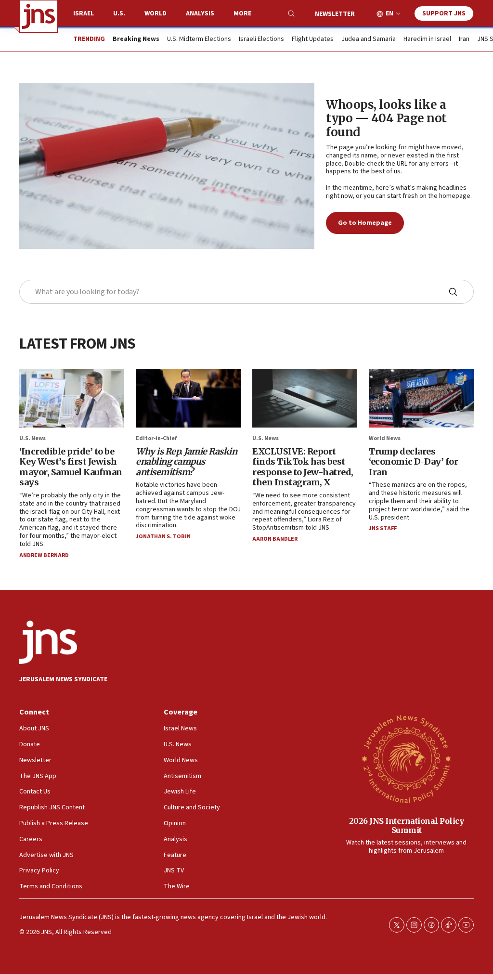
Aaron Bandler (275, 539)
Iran (464, 39)
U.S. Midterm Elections (199, 39)
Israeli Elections (261, 39)
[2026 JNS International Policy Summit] (406, 758)
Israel (83, 13)
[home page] (38, 16)
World (155, 13)
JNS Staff (383, 528)
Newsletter (335, 14)
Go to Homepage (365, 223)
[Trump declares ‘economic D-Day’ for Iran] (421, 398)
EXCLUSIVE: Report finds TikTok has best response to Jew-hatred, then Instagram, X (302, 467)
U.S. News (32, 438)
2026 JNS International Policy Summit (406, 825)
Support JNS (444, 13)
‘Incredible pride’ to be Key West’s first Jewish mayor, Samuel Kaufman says (70, 467)
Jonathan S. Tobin (163, 536)
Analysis (200, 13)
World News (385, 438)
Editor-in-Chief (156, 438)
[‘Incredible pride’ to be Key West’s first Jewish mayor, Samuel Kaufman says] (71, 398)
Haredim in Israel (427, 39)
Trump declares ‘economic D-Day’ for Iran (413, 462)
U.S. (119, 13)
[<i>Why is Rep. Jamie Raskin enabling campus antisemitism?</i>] (188, 398)
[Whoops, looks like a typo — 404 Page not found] (166, 166)
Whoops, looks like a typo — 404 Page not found (386, 118)
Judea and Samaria (368, 39)
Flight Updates (313, 39)
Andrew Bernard (44, 555)
